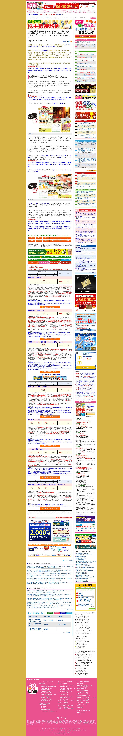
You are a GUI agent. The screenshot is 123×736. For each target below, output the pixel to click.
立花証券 (60, 620)
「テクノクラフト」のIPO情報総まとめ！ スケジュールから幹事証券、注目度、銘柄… (86, 132)
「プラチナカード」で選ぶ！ (64, 694)
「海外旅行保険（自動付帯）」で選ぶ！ (66, 696)
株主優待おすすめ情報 (81, 556)
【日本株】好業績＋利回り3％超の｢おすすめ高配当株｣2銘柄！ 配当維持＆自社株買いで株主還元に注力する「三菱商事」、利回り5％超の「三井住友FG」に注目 (50, 223)
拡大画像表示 (30, 133)
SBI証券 (60, 616)
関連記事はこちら (45, 522)
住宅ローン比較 (78, 614)
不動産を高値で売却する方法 (82, 575)
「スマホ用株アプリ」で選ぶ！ (46, 699)
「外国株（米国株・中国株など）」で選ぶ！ (49, 694)
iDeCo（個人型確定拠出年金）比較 (85, 685)
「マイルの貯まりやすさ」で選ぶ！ (65, 691)
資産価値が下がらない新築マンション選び (85, 576)
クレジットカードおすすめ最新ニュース (66, 705)
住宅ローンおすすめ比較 (81, 573)
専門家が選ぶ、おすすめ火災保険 (82, 627)
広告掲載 (78, 728)
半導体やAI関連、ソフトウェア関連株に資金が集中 (86, 179)
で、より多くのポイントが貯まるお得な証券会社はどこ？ (86, 63)
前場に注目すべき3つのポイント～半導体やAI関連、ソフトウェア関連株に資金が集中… (86, 184)
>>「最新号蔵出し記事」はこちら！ (82, 515)
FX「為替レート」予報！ (81, 674)
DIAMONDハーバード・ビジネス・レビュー (58, 732)
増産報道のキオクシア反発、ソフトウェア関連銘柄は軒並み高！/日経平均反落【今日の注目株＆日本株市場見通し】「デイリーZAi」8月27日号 (86, 46)
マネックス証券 (62, 624)
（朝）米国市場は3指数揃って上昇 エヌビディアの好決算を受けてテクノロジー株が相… (86, 176)
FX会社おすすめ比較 (80, 667)
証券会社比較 (42, 683)
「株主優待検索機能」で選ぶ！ (46, 700)
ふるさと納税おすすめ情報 (82, 578)
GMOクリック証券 (48, 620)
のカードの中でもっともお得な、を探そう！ (86, 60)
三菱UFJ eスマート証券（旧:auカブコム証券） (85, 226)
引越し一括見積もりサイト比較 (82, 628)
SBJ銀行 (86, 257)
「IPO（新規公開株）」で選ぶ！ (46, 692)
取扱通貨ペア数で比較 (81, 671)
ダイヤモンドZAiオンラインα (83, 710)
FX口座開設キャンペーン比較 (82, 641)
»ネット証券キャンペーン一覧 (89, 242)
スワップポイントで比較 (81, 644)
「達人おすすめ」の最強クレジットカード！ (67, 685)
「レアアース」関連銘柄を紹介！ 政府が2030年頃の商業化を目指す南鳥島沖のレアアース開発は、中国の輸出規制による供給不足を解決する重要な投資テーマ (87, 160)
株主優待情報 (43, 706)
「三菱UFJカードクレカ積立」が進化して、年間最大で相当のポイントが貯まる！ (86, 54)
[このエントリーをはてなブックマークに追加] (69, 41)
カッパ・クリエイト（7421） (59, 155)
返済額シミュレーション (81, 617)
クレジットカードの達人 (63, 703)
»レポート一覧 (84, 186)
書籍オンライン (70, 732)
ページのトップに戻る (68, 560)
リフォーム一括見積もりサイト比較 (83, 630)
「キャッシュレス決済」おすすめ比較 (84, 570)
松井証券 (46, 624)
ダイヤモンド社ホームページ (53, 728)
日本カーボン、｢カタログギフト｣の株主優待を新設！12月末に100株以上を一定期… (86, 195)
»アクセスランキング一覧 (91, 169)
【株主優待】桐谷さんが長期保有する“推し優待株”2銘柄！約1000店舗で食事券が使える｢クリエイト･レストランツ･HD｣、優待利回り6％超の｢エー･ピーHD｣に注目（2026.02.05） (49, 599)
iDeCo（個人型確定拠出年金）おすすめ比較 (86, 561)
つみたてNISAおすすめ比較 (83, 681)
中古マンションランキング (81, 625)
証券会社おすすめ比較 (80, 652)
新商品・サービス (81, 712)
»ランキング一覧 (91, 186)
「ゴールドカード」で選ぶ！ (64, 692)
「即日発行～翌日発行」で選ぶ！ (65, 697)
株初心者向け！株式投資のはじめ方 (84, 562)
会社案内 (61, 728)
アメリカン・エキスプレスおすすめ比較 (85, 567)
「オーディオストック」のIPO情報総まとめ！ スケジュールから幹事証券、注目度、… (86, 129)
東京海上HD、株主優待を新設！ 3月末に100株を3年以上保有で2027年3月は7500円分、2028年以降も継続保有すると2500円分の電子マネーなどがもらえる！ (87, 150)
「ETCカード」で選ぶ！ (63, 699)
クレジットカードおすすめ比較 (83, 565)
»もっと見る (70, 609)
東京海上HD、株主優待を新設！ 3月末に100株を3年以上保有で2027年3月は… (86, 198)
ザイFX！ (79, 714)
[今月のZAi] (80, 11)
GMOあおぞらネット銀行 (86, 269)
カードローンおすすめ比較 (82, 581)
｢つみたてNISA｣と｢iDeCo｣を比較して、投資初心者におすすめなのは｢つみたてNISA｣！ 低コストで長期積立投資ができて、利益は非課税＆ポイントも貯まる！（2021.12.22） (49, 583)
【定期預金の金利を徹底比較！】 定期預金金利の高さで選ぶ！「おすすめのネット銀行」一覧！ (87, 165)
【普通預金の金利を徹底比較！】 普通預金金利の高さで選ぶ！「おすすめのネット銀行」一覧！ (87, 155)
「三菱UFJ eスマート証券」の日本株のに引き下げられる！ (86, 57)
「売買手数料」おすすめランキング (84, 654)
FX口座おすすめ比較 (80, 638)
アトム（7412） (45, 155)
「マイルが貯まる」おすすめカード (84, 662)
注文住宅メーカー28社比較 (81, 631)
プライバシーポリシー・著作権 (70, 728)
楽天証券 (46, 629)
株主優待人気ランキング (45, 707)
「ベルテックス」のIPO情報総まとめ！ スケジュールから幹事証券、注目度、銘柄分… (86, 135)
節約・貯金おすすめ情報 (81, 580)
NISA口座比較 (80, 683)
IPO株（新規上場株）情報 (82, 687)
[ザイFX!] (94, 11)
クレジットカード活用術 (63, 702)
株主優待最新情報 (43, 704)
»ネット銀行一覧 (92, 272)
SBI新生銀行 (86, 253)
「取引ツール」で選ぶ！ (45, 697)
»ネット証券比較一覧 (79, 242)
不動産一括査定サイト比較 (82, 622)
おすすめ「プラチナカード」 (82, 665)
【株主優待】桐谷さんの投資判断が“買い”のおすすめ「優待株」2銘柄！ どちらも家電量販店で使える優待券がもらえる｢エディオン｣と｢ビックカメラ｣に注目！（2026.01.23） (49, 603)
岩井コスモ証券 (33, 616)
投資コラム (79, 705)
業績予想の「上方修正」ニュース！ (83, 657)
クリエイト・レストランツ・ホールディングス (42, 46)
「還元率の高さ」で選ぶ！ (64, 686)
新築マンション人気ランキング (82, 624)
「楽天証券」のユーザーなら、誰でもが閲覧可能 (86, 72)
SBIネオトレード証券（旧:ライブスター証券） (86, 231)
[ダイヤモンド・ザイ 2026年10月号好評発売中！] (40, 8)
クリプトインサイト (82, 730)
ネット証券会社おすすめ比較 (82, 553)
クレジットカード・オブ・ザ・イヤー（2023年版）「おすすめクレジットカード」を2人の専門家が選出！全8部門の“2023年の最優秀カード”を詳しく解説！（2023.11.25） (50, 567)
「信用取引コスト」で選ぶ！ (46, 691)
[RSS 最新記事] (71, 41)
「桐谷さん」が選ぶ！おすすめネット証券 (48, 686)
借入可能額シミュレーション (82, 619)
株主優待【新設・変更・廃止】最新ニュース (49, 711)
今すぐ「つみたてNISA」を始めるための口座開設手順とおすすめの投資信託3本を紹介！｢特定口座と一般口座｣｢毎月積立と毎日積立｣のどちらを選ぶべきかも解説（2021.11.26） (49, 579)
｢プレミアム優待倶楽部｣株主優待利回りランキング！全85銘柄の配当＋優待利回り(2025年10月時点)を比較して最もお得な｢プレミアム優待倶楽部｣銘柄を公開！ (49, 164)
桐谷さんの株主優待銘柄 (45, 709)
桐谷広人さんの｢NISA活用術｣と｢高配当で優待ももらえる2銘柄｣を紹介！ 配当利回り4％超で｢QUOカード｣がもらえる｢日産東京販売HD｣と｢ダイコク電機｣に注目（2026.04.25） (49, 591)
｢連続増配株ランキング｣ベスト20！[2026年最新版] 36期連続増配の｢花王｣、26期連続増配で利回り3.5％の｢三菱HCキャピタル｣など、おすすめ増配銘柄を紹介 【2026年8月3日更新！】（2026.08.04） (49, 575)
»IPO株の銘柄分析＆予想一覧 (90, 137)
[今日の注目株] (84, 11)
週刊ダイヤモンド (63, 730)
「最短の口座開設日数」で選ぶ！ (47, 688)
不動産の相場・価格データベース (82, 633)
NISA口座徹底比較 (80, 559)
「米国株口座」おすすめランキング (84, 655)
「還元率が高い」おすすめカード (83, 660)
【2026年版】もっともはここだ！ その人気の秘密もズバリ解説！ (86, 75)
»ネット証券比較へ (67, 632)
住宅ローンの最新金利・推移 (82, 616)
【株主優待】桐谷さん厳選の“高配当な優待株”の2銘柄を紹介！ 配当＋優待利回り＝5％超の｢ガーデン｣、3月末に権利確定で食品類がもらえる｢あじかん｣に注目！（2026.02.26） (49, 595)
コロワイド (67, 45)
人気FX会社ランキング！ (81, 640)
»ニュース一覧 (78, 186)
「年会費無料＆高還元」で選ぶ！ (65, 689)
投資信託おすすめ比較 (81, 558)
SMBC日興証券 (48, 616)
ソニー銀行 (85, 248)
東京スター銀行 (85, 265)
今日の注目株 (80, 707)
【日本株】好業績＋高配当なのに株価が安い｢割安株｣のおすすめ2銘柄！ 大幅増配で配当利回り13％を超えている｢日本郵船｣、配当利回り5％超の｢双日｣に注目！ (49, 70)
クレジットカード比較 (62, 683)
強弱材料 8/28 (79, 181)
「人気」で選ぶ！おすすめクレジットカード (67, 688)
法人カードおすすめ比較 (81, 569)
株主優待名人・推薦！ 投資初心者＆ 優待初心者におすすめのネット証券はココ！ (86, 81)
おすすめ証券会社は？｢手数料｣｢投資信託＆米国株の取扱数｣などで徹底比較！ (86, 66)
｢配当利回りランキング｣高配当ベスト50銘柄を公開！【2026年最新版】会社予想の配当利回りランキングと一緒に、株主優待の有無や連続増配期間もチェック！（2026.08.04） (49, 570)
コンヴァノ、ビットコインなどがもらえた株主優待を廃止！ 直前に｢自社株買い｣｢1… (86, 201)
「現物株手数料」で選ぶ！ (45, 689)
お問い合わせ (44, 728)
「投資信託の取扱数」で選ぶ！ (46, 696)
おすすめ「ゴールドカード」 (82, 663)
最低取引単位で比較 (80, 646)
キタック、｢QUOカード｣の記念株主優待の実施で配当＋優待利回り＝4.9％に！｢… (85, 192)
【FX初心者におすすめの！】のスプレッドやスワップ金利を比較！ (86, 78)
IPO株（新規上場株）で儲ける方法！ (84, 554)
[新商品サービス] (89, 11)
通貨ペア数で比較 (80, 647)
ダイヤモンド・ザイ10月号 (39, 50)
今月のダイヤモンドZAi (82, 704)
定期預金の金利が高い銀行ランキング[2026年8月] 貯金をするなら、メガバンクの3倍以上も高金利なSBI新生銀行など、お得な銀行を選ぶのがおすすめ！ (87, 144)
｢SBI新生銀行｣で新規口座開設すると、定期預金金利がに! (86, 69)
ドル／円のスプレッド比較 (82, 673)
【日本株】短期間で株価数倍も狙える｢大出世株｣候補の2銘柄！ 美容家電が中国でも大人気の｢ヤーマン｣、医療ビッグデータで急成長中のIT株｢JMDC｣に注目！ (49, 228)
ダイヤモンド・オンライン (54, 730)
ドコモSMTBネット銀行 (86, 261)
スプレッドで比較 (80, 643)
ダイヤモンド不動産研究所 (72, 730)
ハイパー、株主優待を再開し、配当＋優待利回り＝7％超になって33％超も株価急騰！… (86, 204)
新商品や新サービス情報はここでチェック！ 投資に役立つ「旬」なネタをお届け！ (86, 42)
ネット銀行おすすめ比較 (81, 572)
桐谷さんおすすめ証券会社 (82, 564)
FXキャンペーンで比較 (81, 668)
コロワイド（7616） (58, 103)
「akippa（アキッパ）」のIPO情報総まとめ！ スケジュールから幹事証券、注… (86, 126)
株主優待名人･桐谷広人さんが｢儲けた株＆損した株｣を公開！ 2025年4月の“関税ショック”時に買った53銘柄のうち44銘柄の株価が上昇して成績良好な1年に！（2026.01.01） (49, 606)
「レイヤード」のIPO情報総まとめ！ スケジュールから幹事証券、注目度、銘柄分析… (86, 123)
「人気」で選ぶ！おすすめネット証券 (47, 685)
